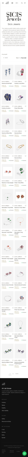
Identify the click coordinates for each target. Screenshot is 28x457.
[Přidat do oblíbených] (13, 81)
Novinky (4, 432)
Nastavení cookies (24, 451)
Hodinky (4, 402)
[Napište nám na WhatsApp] (24, 453)
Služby (3, 418)
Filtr (6, 57)
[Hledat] (22, 3)
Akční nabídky (5, 410)
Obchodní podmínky (12, 451)
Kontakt (3, 437)
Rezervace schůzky (6, 421)
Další (17, 373)
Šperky (3, 405)
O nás (3, 429)
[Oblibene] (25, 3)
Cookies (18, 451)
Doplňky (4, 407)
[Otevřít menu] (3, 3)
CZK (17, 3)
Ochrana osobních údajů (4, 451)
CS (12, 3)
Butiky (3, 435)
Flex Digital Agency (16, 447)
